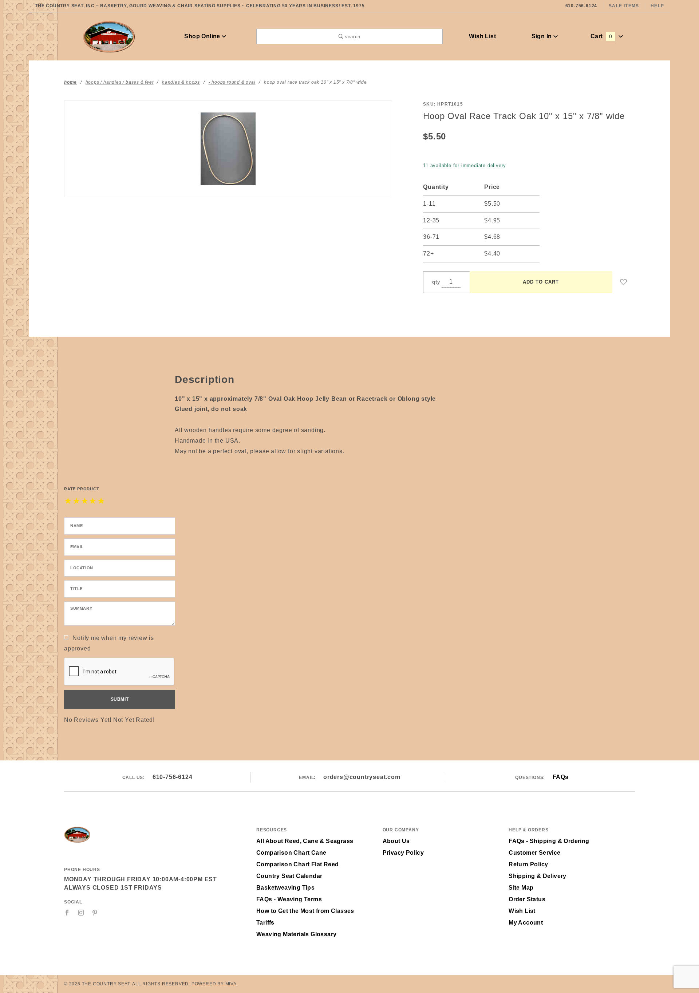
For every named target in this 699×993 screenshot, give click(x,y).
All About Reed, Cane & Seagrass (304, 841)
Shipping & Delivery (537, 876)
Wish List (482, 36)
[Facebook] (67, 912)
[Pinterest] (95, 912)
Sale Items (624, 5)
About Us (396, 841)
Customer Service (534, 853)
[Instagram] (81, 912)
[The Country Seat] (109, 36)
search (351, 36)
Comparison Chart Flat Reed (297, 864)
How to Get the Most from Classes (305, 911)
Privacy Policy (403, 853)
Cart (601, 36)
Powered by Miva (214, 983)
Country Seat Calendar (289, 876)
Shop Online (203, 36)
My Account (526, 922)
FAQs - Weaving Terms (289, 899)
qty (436, 282)
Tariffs (265, 922)
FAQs (561, 777)
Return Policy (528, 864)
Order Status (527, 899)
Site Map (521, 888)
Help (657, 5)
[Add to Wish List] (623, 282)
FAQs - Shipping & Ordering (549, 841)
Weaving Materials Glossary (296, 934)
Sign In (542, 36)
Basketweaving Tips (285, 888)
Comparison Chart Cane (291, 853)
